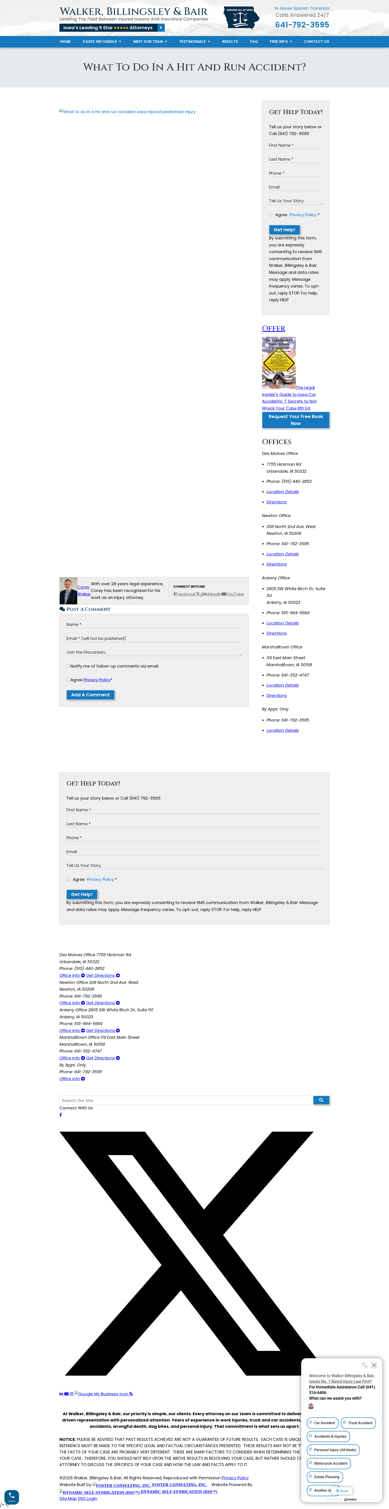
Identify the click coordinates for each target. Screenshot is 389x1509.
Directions (277, 502)
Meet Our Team (148, 41)
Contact (316, 41)
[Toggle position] (364, 1365)
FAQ (254, 41)
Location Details (283, 492)
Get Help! (284, 230)
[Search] (321, 1100)
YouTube (235, 594)
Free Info (279, 41)
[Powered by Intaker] (350, 1499)
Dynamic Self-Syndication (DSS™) (178, 1491)
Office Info (70, 975)
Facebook (186, 594)
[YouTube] (67, 1394)
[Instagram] (72, 1394)
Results (230, 41)
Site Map (68, 1498)
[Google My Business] (102, 1394)
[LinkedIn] (61, 1394)
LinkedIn (214, 594)
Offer (273, 328)
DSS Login (87, 1498)
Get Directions (101, 975)
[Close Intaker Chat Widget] (374, 1365)
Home (65, 41)
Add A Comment (90, 695)
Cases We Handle (100, 41)
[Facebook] (60, 1115)
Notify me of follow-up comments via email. (114, 666)
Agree (91, 680)
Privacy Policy (97, 680)
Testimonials (193, 41)
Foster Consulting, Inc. (179, 1484)
